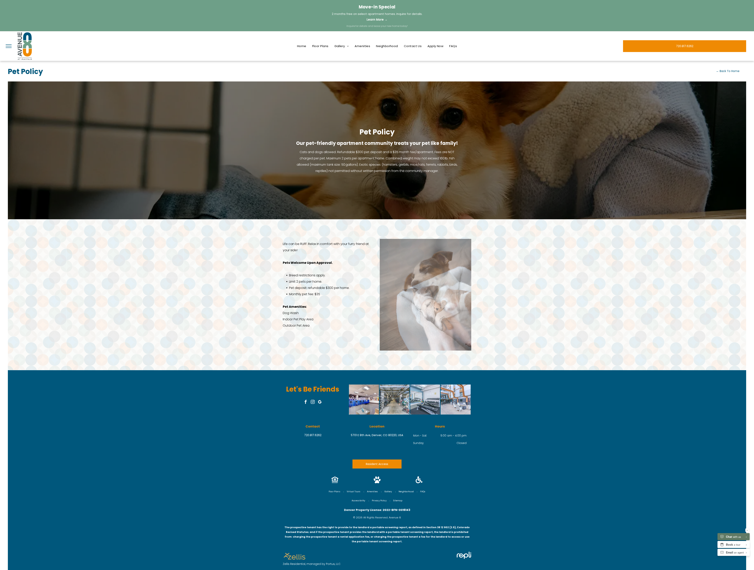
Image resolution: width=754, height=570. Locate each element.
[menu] (9, 46)
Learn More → (377, 19)
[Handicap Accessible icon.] (419, 482)
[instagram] (313, 402)
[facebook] (306, 402)
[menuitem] (301, 46)
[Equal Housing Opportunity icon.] (334, 482)
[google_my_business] (320, 402)
